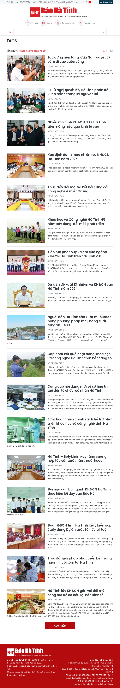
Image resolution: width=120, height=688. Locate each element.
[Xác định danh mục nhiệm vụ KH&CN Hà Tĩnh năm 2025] (26, 165)
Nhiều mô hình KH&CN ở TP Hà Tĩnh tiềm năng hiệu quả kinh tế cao (77, 124)
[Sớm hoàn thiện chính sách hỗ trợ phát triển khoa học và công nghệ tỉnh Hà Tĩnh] (26, 430)
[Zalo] (94, 2)
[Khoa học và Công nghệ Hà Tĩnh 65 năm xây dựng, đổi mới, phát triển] (26, 230)
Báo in (49, 23)
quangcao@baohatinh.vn (85, 684)
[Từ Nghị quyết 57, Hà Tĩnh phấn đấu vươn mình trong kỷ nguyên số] (26, 100)
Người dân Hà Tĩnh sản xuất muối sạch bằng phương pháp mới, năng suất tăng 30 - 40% (80, 321)
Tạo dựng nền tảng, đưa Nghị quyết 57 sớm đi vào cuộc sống (79, 59)
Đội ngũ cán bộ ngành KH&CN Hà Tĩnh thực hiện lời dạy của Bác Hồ (79, 491)
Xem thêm (60, 625)
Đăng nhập (107, 2)
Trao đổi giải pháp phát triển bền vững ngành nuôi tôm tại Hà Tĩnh (80, 560)
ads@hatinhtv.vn (105, 684)
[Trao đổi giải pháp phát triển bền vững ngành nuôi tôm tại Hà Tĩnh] (26, 569)
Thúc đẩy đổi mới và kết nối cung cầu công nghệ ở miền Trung (79, 189)
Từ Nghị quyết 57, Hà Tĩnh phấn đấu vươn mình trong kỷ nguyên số (79, 92)
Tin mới (34, 23)
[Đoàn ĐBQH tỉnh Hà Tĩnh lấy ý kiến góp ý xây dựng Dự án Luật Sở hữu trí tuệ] (26, 536)
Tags (12, 41)
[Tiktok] (86, 2)
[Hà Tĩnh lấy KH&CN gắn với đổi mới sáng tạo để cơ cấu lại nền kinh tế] (26, 601)
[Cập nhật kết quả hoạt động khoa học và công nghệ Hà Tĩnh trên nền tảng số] (26, 364)
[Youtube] (90, 2)
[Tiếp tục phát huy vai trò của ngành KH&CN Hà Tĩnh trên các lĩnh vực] (26, 262)
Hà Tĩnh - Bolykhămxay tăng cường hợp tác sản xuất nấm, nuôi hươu (77, 459)
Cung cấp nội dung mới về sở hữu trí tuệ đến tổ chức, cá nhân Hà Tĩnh (78, 389)
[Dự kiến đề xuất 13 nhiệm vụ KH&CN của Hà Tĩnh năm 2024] (26, 295)
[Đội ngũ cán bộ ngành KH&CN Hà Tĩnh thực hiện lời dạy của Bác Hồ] (26, 500)
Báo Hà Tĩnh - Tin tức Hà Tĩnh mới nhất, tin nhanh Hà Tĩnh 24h (60, 12)
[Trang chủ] (10, 32)
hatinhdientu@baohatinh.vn (78, 678)
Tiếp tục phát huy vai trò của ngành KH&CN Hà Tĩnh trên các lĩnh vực (77, 254)
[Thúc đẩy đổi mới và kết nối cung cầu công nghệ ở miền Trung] (26, 198)
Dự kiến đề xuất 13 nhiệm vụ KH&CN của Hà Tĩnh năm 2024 (80, 287)
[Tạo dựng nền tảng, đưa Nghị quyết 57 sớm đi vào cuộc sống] (26, 68)
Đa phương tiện (68, 23)
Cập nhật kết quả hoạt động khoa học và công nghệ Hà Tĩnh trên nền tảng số (80, 356)
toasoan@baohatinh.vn (103, 678)
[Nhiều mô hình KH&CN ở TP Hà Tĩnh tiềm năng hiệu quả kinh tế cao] (26, 133)
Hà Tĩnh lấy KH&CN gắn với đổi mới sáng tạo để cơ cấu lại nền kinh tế (76, 593)
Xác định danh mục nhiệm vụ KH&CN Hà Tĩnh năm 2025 (78, 157)
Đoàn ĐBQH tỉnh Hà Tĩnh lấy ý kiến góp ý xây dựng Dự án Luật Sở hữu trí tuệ (80, 527)
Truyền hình (89, 23)
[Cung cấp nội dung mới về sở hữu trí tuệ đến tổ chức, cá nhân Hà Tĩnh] (26, 397)
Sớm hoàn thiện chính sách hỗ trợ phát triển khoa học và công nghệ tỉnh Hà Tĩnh (80, 423)
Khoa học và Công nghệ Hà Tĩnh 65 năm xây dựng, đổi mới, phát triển (76, 222)
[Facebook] (82, 2)
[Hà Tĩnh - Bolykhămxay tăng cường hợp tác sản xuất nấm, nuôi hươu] (26, 467)
